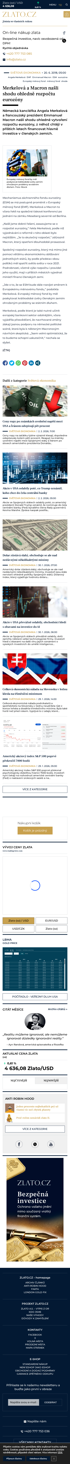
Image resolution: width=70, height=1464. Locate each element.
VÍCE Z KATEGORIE (35, 789)
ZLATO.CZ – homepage (35, 1277)
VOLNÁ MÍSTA (35, 1341)
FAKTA (35, 1289)
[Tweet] (11, 363)
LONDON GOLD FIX (35, 1292)
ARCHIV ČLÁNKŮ (35, 1282)
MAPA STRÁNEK (35, 1347)
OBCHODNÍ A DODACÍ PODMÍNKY (35, 1370)
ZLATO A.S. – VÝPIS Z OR (35, 1308)
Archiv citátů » (57, 1009)
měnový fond (53, 81)
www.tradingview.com (12, 851)
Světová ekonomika (42, 381)
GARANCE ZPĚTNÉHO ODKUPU (35, 1373)
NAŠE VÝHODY (35, 1315)
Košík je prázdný (35, 830)
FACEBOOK (35, 1334)
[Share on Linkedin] (31, 363)
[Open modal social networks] (37, 363)
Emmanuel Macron (41, 77)
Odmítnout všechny (38, 1458)
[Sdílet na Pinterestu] (24, 363)
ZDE (60, 1452)
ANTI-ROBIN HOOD (35, 1285)
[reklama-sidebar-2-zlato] (35, 1210)
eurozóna (62, 77)
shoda (64, 81)
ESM (55, 77)
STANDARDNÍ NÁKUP (35, 1364)
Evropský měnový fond (34, 81)
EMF (29, 77)
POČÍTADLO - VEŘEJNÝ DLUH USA (35, 996)
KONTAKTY (35, 1329)
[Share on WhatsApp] (18, 363)
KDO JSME (35, 1311)
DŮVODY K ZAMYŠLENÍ (35, 1318)
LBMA (10, 941)
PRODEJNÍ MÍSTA (35, 1344)
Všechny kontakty (35, 1442)
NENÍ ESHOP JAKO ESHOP (35, 1367)
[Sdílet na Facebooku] (5, 363)
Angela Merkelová (16, 77)
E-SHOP (35, 1359)
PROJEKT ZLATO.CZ (35, 1303)
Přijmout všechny (14, 1458)
